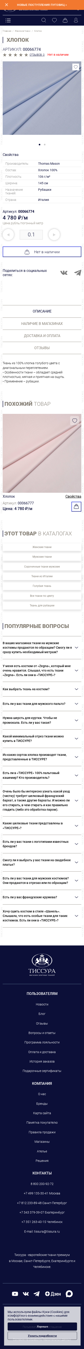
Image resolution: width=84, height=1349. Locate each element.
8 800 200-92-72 (42, 1184)
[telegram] (36, 1293)
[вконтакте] (25, 1293)
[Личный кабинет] (76, 20)
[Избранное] (54, 20)
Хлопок (9, 496)
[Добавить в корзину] (76, 507)
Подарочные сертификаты (42, 1071)
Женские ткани (42, 547)
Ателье (42, 1151)
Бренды (42, 1103)
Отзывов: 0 (37, 54)
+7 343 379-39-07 (31, 1212)
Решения (42, 1161)
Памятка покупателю (42, 1122)
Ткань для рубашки (42, 605)
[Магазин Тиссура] (42, 965)
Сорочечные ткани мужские (42, 566)
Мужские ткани (42, 556)
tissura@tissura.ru (47, 1231)
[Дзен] (53, 1293)
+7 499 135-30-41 (36, 1193)
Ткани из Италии (42, 576)
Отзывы (42, 1023)
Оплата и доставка (42, 1052)
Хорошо (42, 1326)
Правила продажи (42, 1132)
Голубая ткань (42, 586)
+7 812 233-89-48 (29, 1203)
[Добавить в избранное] (75, 67)
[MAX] (69, 1293)
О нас (42, 1094)
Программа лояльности (42, 1042)
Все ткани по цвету (42, 595)
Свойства (73, 496)
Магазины (42, 1141)
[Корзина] (65, 20)
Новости (42, 1004)
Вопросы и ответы (42, 1033)
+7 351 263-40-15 (34, 1222)
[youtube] (15, 1293)
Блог (42, 1014)
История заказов (42, 1061)
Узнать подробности (42, 1336)
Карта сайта (42, 1113)
